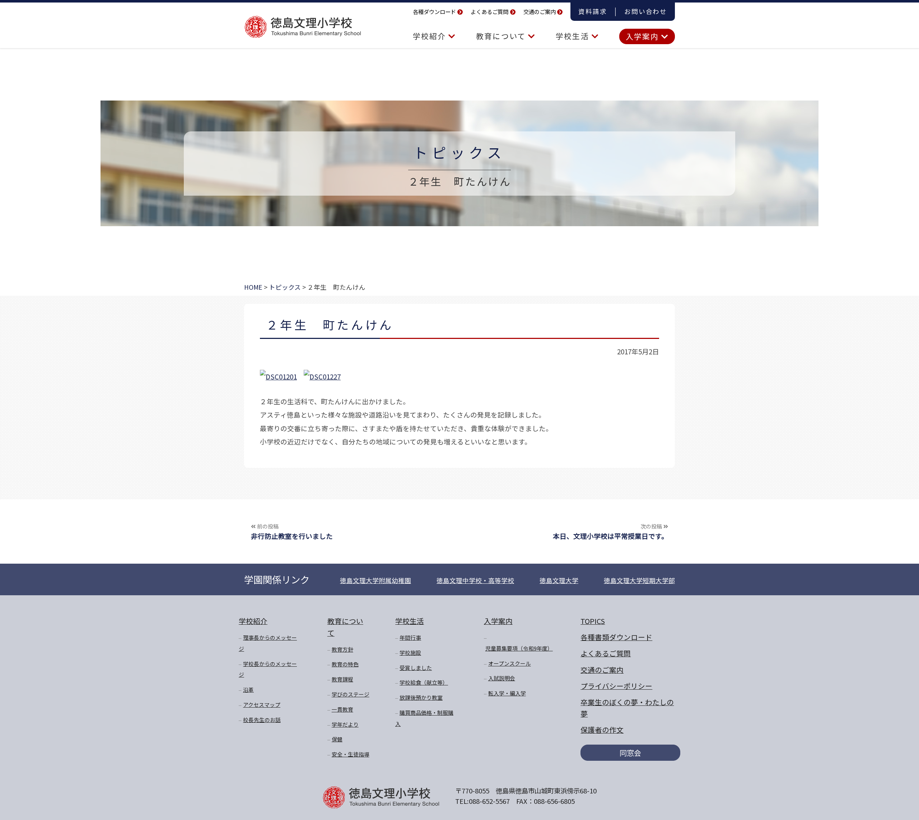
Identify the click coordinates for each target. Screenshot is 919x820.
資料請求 (592, 11)
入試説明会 (501, 678)
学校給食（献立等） (424, 682)
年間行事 (410, 637)
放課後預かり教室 (421, 697)
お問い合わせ (645, 11)
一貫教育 (342, 709)
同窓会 (630, 752)
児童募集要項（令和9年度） (519, 648)
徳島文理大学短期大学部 (639, 580)
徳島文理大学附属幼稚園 (375, 580)
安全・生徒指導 (350, 754)
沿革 (248, 689)
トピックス (459, 152)
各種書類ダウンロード (616, 637)
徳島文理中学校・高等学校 (475, 580)
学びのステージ (350, 694)
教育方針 (342, 649)
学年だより (345, 724)
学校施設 (410, 652)
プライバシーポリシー (616, 686)
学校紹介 (430, 36)
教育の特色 (345, 664)
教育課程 (342, 679)
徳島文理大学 (559, 580)
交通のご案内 (539, 11)
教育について (502, 36)
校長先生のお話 (262, 719)
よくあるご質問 (489, 11)
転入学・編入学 (507, 693)
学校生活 (573, 36)
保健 (337, 739)
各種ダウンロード (434, 11)
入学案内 (643, 36)
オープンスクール (509, 663)
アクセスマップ (261, 704)
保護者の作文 (602, 730)
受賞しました (416, 667)
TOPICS (592, 621)
